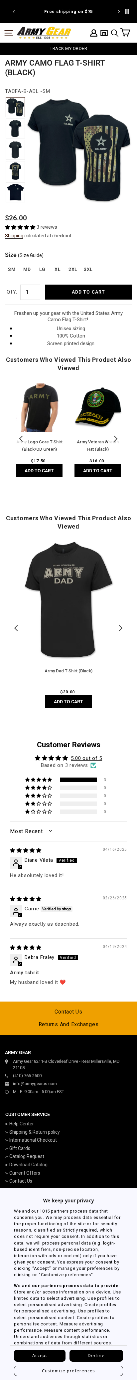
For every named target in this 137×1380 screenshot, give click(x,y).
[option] (72, 12)
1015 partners (54, 1211)
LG (42, 269)
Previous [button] (21, 438)
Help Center (21, 1123)
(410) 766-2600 (27, 1075)
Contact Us (68, 1012)
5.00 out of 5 (86, 758)
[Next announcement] (118, 11)
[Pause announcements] (127, 11)
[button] (21, 227)
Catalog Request (26, 1156)
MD (27, 269)
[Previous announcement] (14, 11)
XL (58, 269)
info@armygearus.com (35, 1083)
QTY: (12, 292)
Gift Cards (19, 1148)
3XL (88, 269)
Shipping (14, 235)
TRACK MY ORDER (68, 48)
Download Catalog (28, 1164)
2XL (72, 269)
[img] (26, 850)
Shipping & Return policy (34, 1132)
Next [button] (115, 438)
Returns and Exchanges (69, 1024)
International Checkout (33, 1140)
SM (11, 269)
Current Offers (24, 1173)
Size (24, 254)
